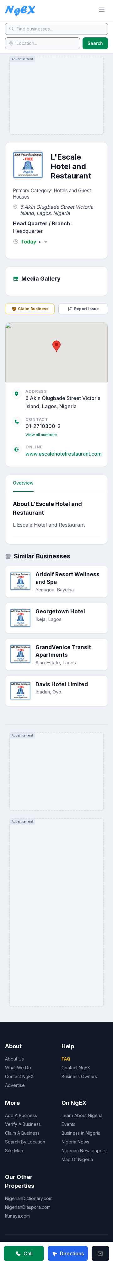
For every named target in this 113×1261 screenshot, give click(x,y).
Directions (72, 1253)
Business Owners (79, 1076)
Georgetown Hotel (60, 611)
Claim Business (33, 308)
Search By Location (25, 1141)
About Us (14, 1058)
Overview (23, 482)
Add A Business (21, 1115)
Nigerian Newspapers (84, 1150)
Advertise (15, 1085)
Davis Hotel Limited (61, 684)
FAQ (66, 1058)
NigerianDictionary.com (28, 1198)
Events (68, 1124)
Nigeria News (75, 1141)
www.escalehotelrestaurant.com (63, 454)
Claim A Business (22, 1133)
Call (28, 1253)
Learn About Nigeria (82, 1115)
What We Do (18, 1067)
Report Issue (86, 308)
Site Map (14, 1150)
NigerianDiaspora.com (28, 1207)
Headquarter (28, 231)
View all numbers (41, 434)
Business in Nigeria (81, 1133)
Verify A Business (23, 1124)
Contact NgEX (19, 1076)
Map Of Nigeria (77, 1159)
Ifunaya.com (17, 1216)
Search (95, 43)
